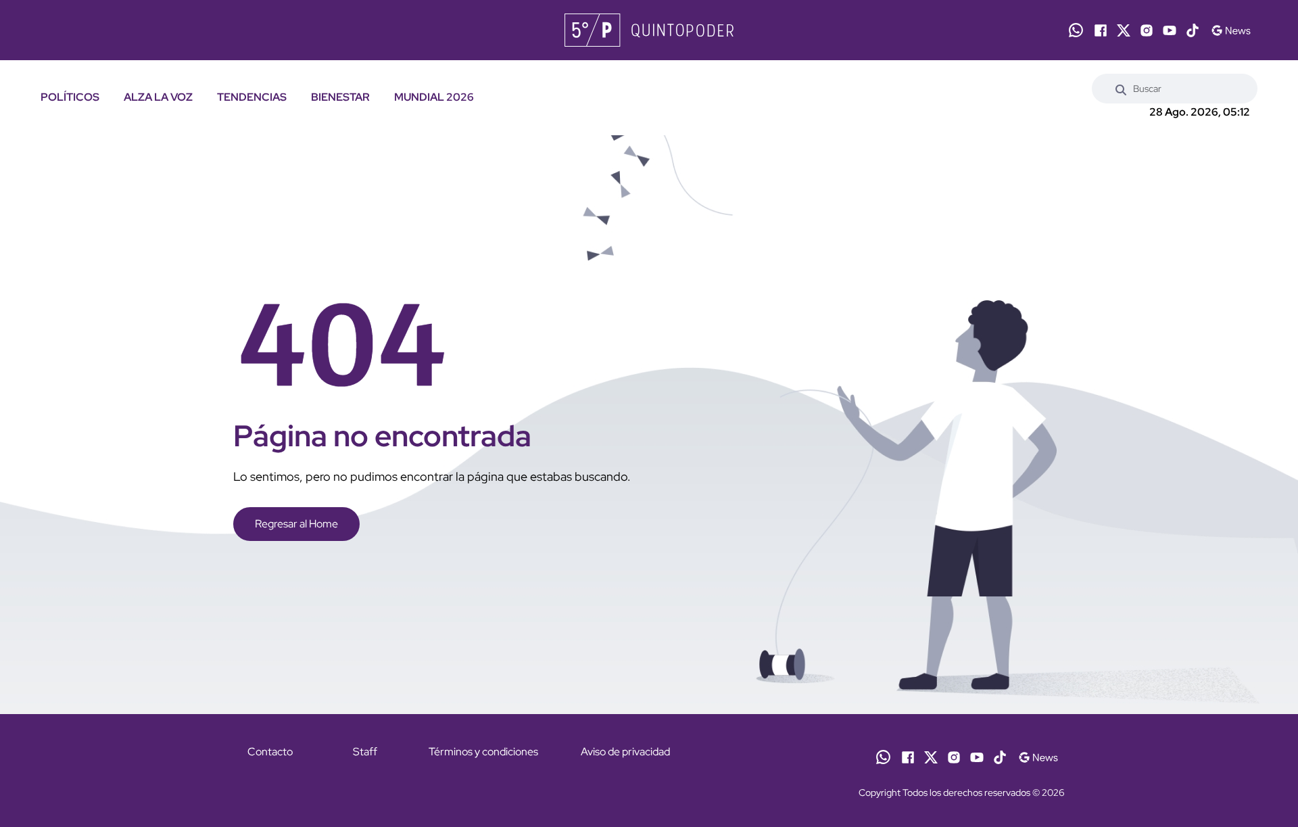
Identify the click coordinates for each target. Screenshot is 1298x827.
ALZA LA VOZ (158, 97)
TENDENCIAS (252, 97)
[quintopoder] (649, 30)
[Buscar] (1121, 88)
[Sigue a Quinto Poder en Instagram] (1146, 30)
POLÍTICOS (70, 97)
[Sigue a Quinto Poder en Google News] (1231, 30)
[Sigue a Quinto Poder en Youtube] (1169, 30)
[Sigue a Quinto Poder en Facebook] (1100, 30)
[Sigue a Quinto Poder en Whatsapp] (1075, 30)
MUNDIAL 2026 (434, 97)
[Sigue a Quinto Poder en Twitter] (1123, 30)
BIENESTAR (340, 97)
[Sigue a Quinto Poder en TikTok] (1192, 30)
